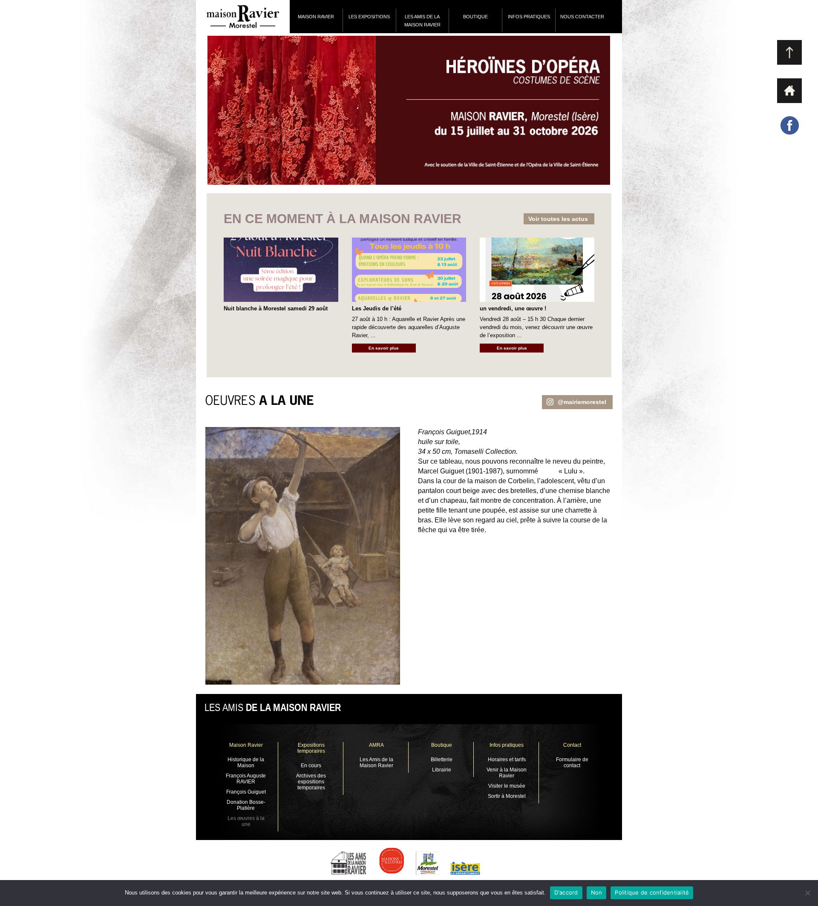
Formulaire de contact (572, 762)
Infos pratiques (529, 16)
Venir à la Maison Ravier (507, 773)
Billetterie (441, 760)
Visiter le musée (506, 786)
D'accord (566, 892)
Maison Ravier (316, 16)
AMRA (376, 745)
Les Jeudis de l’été (376, 308)
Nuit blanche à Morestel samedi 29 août (276, 308)
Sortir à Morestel (507, 796)
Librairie (441, 770)
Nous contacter (582, 16)
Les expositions (369, 16)
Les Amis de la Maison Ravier (422, 20)
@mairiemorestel (582, 402)
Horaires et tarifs (507, 760)
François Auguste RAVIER (246, 779)
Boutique (441, 745)
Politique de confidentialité (652, 892)
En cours (311, 765)
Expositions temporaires (311, 748)
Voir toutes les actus (558, 218)
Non (596, 892)
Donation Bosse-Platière (246, 805)
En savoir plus (384, 348)
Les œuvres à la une (246, 821)
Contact (572, 745)
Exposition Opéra (372, 110)
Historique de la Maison (246, 762)
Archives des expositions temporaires (311, 782)
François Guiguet (246, 792)
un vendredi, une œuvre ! (513, 308)
